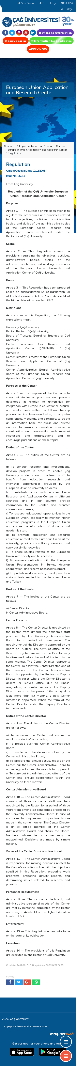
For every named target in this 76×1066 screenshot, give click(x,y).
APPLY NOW (38, 49)
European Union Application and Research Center (37, 149)
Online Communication (56, 32)
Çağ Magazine (17, 40)
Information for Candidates (52, 40)
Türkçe (68, 9)
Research (9, 146)
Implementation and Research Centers (42, 146)
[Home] (38, 21)
